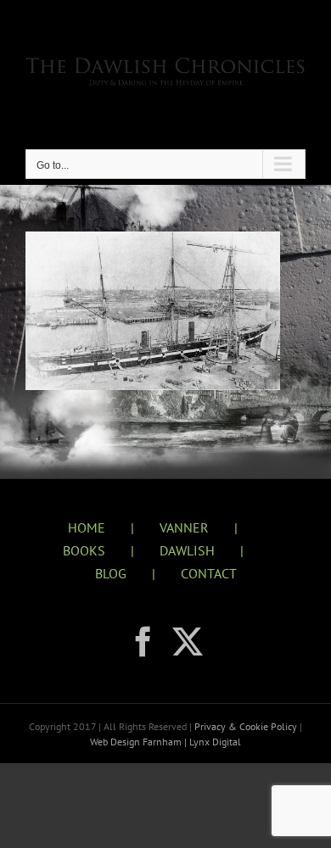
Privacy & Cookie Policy (247, 726)
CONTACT (209, 573)
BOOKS (84, 550)
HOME (86, 527)
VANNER (184, 527)
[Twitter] (187, 642)
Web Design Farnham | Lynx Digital (165, 741)
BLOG (110, 573)
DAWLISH (187, 550)
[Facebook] (143, 642)
